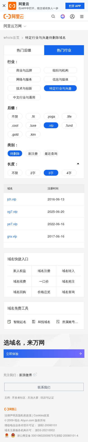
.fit (33, 116)
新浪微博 (25, 374)
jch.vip (11, 199)
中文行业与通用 (24, 97)
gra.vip (12, 236)
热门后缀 (24, 50)
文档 (7, 397)
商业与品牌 (24, 70)
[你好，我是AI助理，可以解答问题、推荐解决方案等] (62, 16)
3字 (51, 173)
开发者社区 (18, 397)
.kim (33, 134)
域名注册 (44, 270)
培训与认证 (47, 397)
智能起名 (20, 321)
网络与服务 (24, 79)
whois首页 (12, 37)
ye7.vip (12, 224)
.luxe (33, 125)
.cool (15, 125)
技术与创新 (24, 88)
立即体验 (12, 353)
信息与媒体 (60, 79)
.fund (69, 125)
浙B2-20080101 (47, 425)
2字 (32, 173)
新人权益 (19, 270)
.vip (51, 125)
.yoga (51, 116)
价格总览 (44, 291)
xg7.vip (12, 211)
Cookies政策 (41, 415)
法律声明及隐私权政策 (18, 415)
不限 (15, 116)
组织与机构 (60, 70)
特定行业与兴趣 (60, 88)
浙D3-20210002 (45, 430)
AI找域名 (44, 321)
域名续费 (19, 281)
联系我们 (44, 387)
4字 (69, 173)
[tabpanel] (44, 116)
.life (69, 116)
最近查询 (51, 153)
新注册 (33, 153)
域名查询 (68, 291)
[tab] (24, 50)
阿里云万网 (13, 25)
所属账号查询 (71, 321)
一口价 (44, 281)
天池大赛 (33, 397)
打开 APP (75, 6)
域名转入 (68, 270)
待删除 (15, 153)
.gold (15, 134)
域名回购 (19, 291)
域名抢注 (68, 281)
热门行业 (64, 50)
